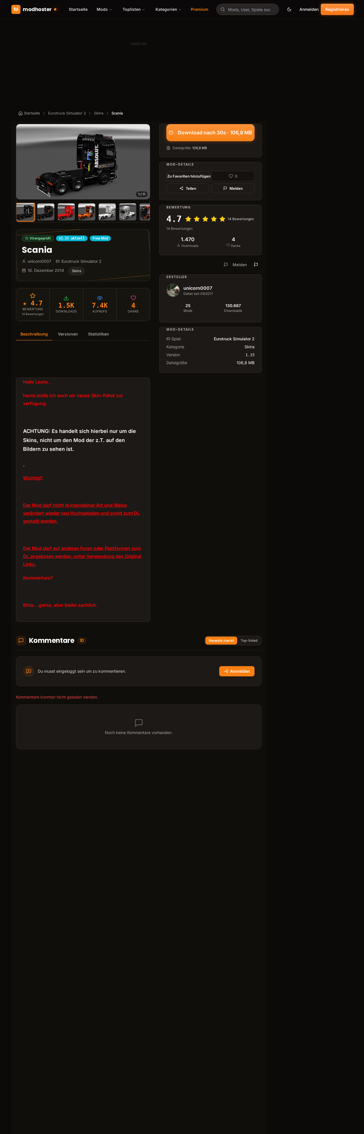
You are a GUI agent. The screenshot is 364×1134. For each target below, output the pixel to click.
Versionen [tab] (68, 334)
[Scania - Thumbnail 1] (25, 211)
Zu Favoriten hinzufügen (188, 176)
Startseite (78, 9)
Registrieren (337, 9)
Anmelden (308, 9)
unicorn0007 (197, 288)
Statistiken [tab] (98, 334)
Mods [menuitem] (102, 9)
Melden (236, 188)
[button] (83, 161)
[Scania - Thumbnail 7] (148, 212)
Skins (99, 113)
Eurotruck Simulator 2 (67, 113)
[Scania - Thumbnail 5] (107, 212)
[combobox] (247, 9)
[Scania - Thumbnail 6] (128, 212)
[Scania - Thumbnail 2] (46, 212)
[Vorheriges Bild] (23, 161)
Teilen (191, 188)
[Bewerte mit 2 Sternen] (197, 219)
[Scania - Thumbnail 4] (87, 212)
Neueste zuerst (221, 640)
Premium (199, 9)
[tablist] (83, 334)
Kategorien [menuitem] (166, 9)
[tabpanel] (83, 484)
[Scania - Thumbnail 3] (66, 212)
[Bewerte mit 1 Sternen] (188, 219)
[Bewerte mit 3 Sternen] (205, 219)
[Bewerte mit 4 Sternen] (214, 219)
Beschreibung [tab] (34, 334)
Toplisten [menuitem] (132, 9)
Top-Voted (249, 640)
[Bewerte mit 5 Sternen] (222, 219)
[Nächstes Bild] (143, 161)
